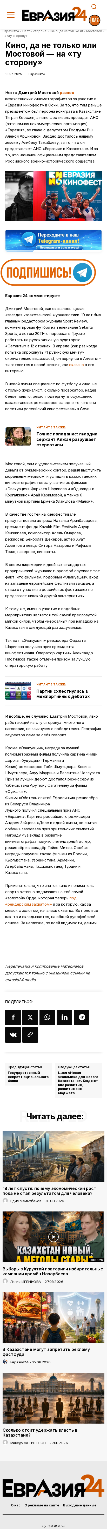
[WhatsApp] (47, 1017)
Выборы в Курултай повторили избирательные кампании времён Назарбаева (53, 1271)
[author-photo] (6, 1201)
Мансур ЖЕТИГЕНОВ (28, 1443)
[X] (30, 1017)
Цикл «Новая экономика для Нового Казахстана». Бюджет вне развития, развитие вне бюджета (78, 1083)
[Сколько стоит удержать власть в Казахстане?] (53, 1398)
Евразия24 (11, 31)
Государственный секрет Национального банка (28, 1077)
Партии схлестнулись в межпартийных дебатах (63, 694)
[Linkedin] (64, 1017)
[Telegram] (81, 1017)
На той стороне (34, 31)
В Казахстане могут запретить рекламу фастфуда (46, 1352)
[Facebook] (13, 1017)
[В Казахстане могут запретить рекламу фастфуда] (53, 1317)
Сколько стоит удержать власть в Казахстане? (40, 1432)
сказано (76, 364)
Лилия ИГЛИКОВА (25, 1281)
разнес (67, 92)
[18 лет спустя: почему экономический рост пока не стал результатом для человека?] (53, 1156)
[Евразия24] (54, 14)
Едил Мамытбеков (26, 1201)
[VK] (13, 1035)
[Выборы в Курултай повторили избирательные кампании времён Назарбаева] (53, 1236)
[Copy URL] (30, 1035)
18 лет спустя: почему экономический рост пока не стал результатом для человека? (49, 1191)
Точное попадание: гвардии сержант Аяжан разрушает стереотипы (66, 439)
